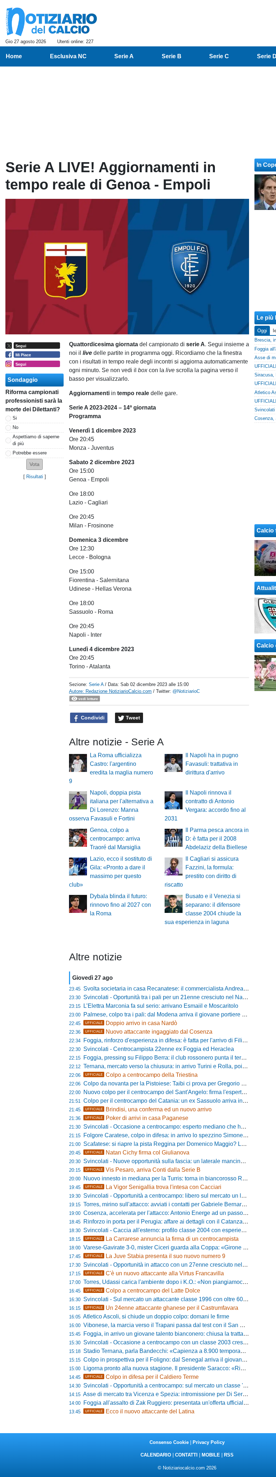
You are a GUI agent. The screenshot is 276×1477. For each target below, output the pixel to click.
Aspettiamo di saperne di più (36, 440)
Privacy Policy (209, 1442)
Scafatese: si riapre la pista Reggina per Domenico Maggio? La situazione (177, 1144)
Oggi (262, 330)
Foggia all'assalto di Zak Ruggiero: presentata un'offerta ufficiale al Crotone (179, 1403)
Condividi (92, 718)
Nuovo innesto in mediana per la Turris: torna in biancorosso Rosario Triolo (178, 1178)
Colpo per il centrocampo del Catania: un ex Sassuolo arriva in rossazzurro (178, 1101)
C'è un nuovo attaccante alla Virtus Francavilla (154, 1273)
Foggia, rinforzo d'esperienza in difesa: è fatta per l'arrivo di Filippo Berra (175, 1040)
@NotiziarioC (186, 691)
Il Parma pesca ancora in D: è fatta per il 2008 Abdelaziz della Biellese (217, 838)
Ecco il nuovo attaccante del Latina (139, 1411)
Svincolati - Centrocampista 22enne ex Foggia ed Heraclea (158, 1049)
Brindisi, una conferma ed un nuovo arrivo (148, 1109)
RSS (229, 1455)
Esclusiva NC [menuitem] (68, 56)
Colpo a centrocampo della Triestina (141, 1075)
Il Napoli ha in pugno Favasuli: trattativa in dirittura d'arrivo (211, 764)
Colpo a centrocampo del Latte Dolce (142, 1291)
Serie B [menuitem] (171, 56)
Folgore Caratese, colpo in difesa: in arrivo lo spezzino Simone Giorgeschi (177, 1135)
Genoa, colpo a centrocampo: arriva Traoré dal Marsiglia (115, 838)
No (15, 427)
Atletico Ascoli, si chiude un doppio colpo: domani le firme (156, 1316)
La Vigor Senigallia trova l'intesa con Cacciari (153, 1187)
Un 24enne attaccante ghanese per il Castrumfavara (161, 1308)
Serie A (96, 684)
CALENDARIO (156, 1455)
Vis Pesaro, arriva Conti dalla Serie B (143, 1170)
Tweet (132, 718)
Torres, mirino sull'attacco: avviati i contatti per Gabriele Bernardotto (168, 1204)
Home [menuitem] (14, 56)
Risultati (34, 476)
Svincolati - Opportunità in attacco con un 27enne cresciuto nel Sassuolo (175, 1265)
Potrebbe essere (30, 453)
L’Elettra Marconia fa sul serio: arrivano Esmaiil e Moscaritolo (160, 1006)
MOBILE (211, 1455)
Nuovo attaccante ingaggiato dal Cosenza (148, 1032)
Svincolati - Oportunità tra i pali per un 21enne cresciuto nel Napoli (167, 997)
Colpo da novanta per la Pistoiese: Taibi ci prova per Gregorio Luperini (172, 1083)
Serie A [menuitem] (124, 56)
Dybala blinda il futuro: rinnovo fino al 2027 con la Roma (120, 904)
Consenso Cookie (169, 1442)
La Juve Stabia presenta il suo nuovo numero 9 (155, 1256)
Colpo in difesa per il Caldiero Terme (142, 1377)
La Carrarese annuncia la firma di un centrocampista (162, 1239)
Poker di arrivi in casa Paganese (136, 1118)
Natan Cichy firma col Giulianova (137, 1152)
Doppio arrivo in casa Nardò (131, 1023)
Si (15, 418)
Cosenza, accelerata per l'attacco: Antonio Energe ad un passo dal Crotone (178, 1213)
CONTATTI (186, 1455)
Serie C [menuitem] (219, 56)
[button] (34, 464)
